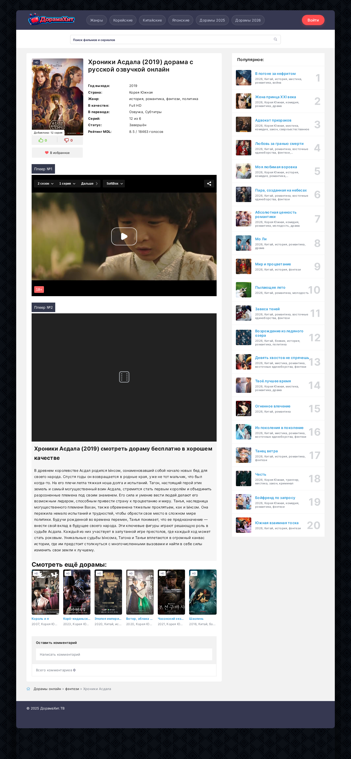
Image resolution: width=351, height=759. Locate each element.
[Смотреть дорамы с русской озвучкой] (52, 20)
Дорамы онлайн (47, 689)
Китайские (152, 20)
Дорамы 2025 (212, 20)
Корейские (123, 20)
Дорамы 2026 (248, 20)
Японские (180, 20)
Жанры (96, 20)
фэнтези (72, 689)
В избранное (60, 153)
